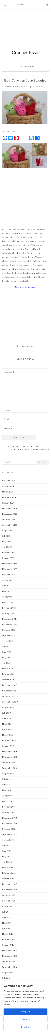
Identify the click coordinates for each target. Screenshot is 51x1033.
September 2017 (9, 900)
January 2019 (8, 812)
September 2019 (9, 768)
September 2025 (10, 480)
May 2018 (6, 856)
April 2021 (6, 663)
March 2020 (7, 735)
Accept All (25, 1011)
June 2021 (6, 652)
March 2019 (7, 801)
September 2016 (9, 967)
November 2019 (9, 757)
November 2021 (9, 624)
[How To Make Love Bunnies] (24, 107)
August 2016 (8, 972)
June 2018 (6, 851)
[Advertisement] (25, 26)
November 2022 (9, 569)
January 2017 (8, 945)
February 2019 (9, 807)
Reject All (25, 1027)
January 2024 (8, 503)
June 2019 (6, 784)
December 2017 (9, 884)
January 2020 (8, 746)
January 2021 (8, 679)
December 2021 (9, 619)
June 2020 (6, 718)
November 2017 (9, 889)
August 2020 (8, 707)
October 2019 (8, 762)
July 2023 (6, 536)
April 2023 (7, 547)
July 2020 (6, 713)
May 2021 (6, 657)
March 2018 (7, 867)
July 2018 (6, 845)
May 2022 (6, 591)
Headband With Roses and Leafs (22, 446)
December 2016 (9, 950)
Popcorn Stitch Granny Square (29, 449)
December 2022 (9, 563)
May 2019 (6, 790)
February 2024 (9, 497)
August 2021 (7, 641)
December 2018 (9, 818)
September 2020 (10, 702)
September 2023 (9, 525)
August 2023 (8, 530)
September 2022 (9, 574)
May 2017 (6, 923)
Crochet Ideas (25, 52)
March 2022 (7, 602)
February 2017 (8, 939)
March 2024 (7, 491)
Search (42, 462)
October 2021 (8, 630)
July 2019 (6, 779)
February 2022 (9, 608)
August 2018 (8, 840)
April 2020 (7, 729)
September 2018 (9, 834)
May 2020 (6, 724)
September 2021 (9, 635)
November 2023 (9, 514)
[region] (25, 1007)
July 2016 (6, 978)
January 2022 (8, 613)
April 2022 (7, 597)
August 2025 (8, 486)
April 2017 (6, 928)
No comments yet (24, 346)
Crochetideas (37, 86)
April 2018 (7, 862)
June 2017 (6, 917)
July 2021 (6, 646)
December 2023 (9, 508)
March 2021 (7, 668)
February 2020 (9, 740)
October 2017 (8, 895)
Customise (26, 1019)
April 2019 (7, 795)
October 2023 (8, 519)
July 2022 (6, 585)
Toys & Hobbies (25, 66)
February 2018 (9, 873)
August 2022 (8, 580)
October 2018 (8, 829)
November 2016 (9, 956)
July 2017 (6, 912)
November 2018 (9, 823)
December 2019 (9, 751)
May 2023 (6, 541)
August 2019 (8, 773)
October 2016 (8, 961)
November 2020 (9, 690)
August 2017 (7, 906)
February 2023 (9, 552)
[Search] (47, 5)
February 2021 (8, 674)
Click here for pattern (24, 287)
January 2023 (8, 558)
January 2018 (8, 878)
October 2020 (8, 696)
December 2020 (9, 685)
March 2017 (7, 934)
